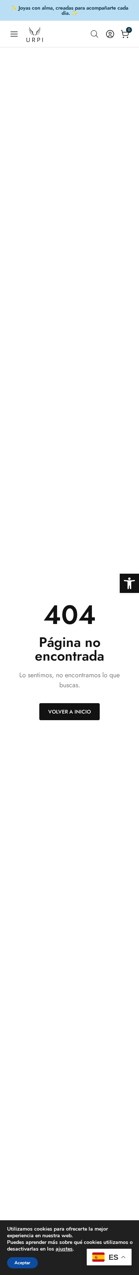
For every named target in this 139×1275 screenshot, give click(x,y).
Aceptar (22, 1263)
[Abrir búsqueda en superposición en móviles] (94, 33)
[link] (129, 583)
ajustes (64, 1249)
